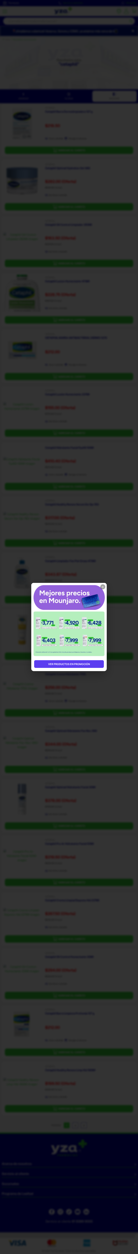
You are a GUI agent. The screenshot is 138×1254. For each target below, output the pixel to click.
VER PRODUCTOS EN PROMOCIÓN (69, 664)
